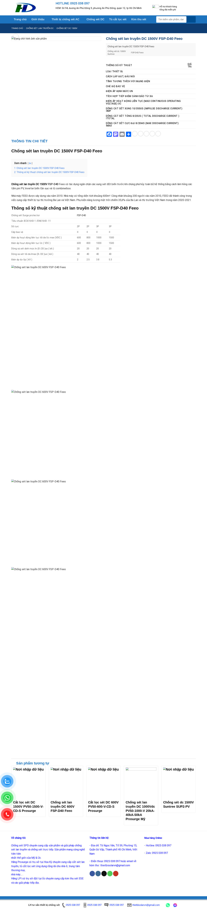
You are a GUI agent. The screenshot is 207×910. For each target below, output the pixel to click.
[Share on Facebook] (134, 133)
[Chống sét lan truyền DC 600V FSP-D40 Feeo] (66, 782)
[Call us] (110, 873)
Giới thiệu (37, 19)
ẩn (30, 163)
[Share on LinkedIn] (158, 133)
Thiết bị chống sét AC (65, 19)
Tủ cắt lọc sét (117, 19)
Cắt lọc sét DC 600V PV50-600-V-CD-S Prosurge (103, 806)
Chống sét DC (95, 19)
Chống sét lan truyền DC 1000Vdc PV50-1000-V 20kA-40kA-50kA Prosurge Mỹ (140, 811)
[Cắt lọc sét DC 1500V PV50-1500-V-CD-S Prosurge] (28, 782)
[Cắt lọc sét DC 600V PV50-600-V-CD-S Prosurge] (103, 782)
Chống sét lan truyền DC (40, 28)
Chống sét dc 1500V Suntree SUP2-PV (178, 804)
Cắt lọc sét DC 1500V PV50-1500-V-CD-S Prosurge (28, 806)
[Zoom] (15, 37)
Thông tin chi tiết (29, 141)
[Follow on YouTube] (115, 873)
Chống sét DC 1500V (66, 28)
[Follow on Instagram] (98, 873)
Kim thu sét (138, 19)
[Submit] (191, 19)
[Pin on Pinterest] (152, 133)
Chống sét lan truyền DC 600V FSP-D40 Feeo (62, 806)
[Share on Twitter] (140, 133)
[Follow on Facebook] (92, 873)
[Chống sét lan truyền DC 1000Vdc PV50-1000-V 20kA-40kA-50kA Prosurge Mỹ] (141, 782)
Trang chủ (20, 19)
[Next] (195, 796)
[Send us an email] (104, 873)
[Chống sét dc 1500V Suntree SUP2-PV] (178, 782)
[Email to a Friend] (146, 133)
